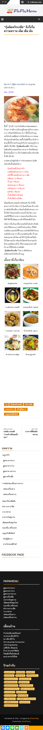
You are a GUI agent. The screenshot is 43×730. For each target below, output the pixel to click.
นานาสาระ (6, 512)
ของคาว (31, 672)
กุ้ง (6, 404)
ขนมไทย (20, 672)
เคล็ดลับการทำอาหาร (26, 699)
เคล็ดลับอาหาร (11, 702)
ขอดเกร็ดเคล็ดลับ (9, 501)
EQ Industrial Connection (14, 642)
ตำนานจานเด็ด (8, 506)
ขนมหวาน (10, 672)
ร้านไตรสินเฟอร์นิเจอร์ (12, 633)
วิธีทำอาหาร (32, 675)
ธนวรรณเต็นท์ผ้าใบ (11, 636)
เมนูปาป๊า (6, 455)
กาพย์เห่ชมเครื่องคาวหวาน (12, 483)
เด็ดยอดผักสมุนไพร (9, 522)
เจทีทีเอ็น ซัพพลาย (10, 648)
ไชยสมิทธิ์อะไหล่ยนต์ (11, 653)
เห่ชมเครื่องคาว (9, 489)
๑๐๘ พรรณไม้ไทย (10, 656)
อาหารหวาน (10, 695)
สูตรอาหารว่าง (8, 466)
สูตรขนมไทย (25, 679)
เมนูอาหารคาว (11, 705)
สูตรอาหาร (24, 682)
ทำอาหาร (20, 675)
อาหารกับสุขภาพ (8, 517)
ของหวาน (9, 675)
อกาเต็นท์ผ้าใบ (9, 639)
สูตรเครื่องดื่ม (8, 476)
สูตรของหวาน (11, 682)
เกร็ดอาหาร (10, 699)
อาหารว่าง (22, 692)
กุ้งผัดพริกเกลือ (16, 404)
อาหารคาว (9, 409)
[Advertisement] (21, 58)
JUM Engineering (10, 645)
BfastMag (34, 718)
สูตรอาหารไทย (27, 689)
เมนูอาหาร (25, 702)
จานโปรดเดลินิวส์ (10, 544)
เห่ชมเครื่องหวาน (9, 494)
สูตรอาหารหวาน (9, 471)
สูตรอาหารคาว (8, 460)
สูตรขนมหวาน (11, 679)
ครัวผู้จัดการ (21, 409)
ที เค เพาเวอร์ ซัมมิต (11, 651)
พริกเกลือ (28, 404)
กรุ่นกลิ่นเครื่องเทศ (9, 528)
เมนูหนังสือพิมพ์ (11, 414)
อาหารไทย (23, 695)
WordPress (26, 721)
